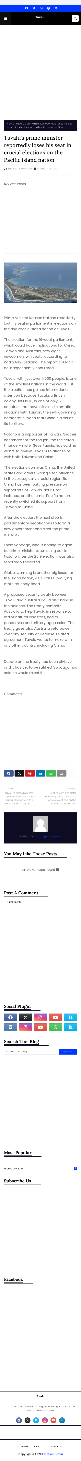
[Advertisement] (40, 71)
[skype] (55, 8)
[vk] (10, 1027)
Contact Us (54, 1446)
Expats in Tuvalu (52, 1454)
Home (10, 123)
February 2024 (40, 1168)
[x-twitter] (34, 8)
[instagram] (41, 8)
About (38, 1446)
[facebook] (26, 8)
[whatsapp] (55, 1027)
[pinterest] (48, 8)
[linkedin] (62, 1420)
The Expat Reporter (20, 168)
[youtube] (55, 1017)
